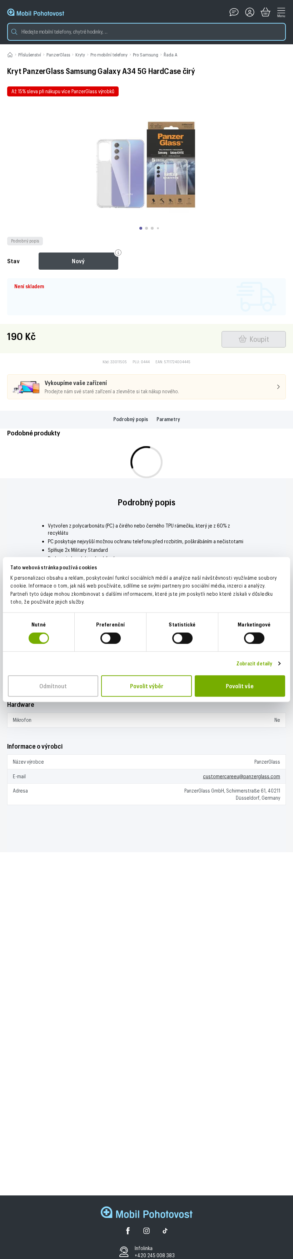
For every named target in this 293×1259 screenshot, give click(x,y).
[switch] (110, 638)
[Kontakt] (234, 12)
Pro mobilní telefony (109, 55)
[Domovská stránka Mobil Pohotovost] (147, 1213)
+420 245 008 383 (155, 1255)
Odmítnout (53, 686)
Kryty (80, 55)
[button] (146, 32)
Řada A (170, 55)
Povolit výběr (146, 686)
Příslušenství (29, 55)
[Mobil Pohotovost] (35, 12)
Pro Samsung (145, 55)
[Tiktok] (165, 1231)
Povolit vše (240, 686)
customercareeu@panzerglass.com (241, 776)
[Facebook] (128, 1231)
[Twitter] (146, 1231)
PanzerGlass (58, 55)
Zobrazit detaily (254, 663)
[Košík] (265, 12)
